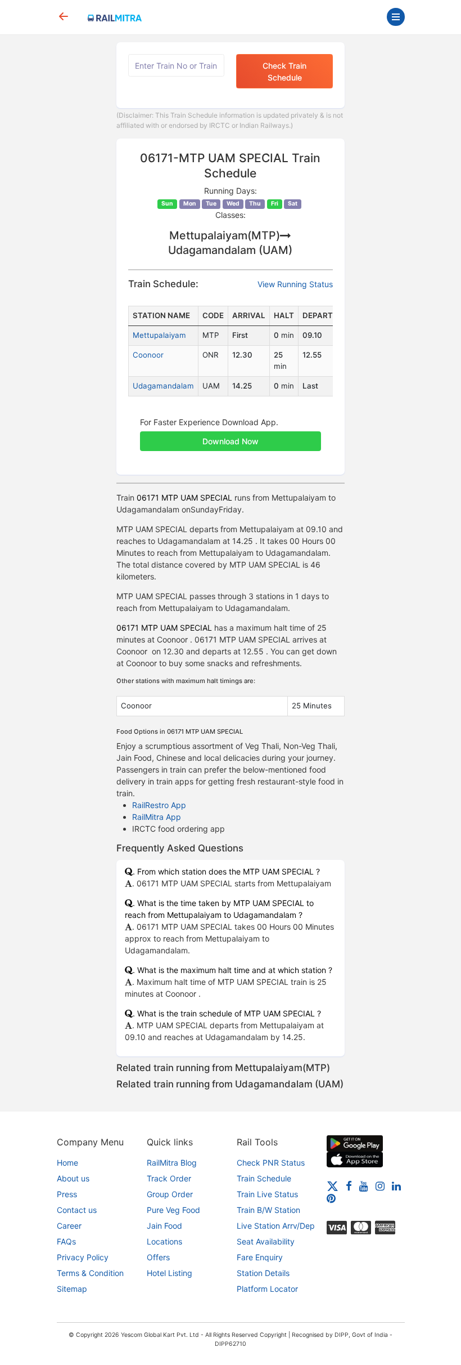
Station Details (263, 1273)
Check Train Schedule (284, 71)
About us (73, 1178)
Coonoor (148, 354)
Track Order (169, 1178)
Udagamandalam (163, 385)
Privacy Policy (83, 1257)
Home (67, 1162)
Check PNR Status (271, 1162)
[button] (230, 435)
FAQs (66, 1241)
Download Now (230, 441)
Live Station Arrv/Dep (276, 1225)
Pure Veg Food (173, 1210)
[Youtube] (363, 1185)
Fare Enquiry (260, 1257)
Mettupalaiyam (159, 335)
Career (69, 1225)
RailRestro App (159, 805)
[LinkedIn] (396, 1185)
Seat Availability (266, 1241)
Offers (158, 1257)
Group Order (170, 1194)
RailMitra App (156, 817)
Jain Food (164, 1225)
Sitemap (72, 1288)
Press (67, 1194)
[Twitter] (332, 1185)
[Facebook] (349, 1185)
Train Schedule (264, 1178)
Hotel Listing (169, 1273)
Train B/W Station (268, 1210)
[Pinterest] (331, 1198)
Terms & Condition (90, 1273)
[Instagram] (380, 1185)
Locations (164, 1241)
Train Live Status (267, 1194)
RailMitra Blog (172, 1162)
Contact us (77, 1210)
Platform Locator (267, 1288)
